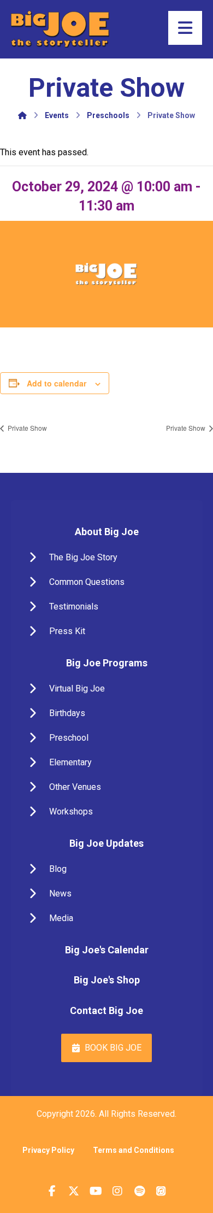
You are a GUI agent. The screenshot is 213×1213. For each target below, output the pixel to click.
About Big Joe (107, 531)
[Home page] (22, 115)
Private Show (26, 427)
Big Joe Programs (106, 663)
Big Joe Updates (106, 843)
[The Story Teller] (60, 29)
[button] (107, 558)
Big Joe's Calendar (107, 950)
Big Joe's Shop (107, 980)
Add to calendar (56, 383)
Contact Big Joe (106, 1010)
